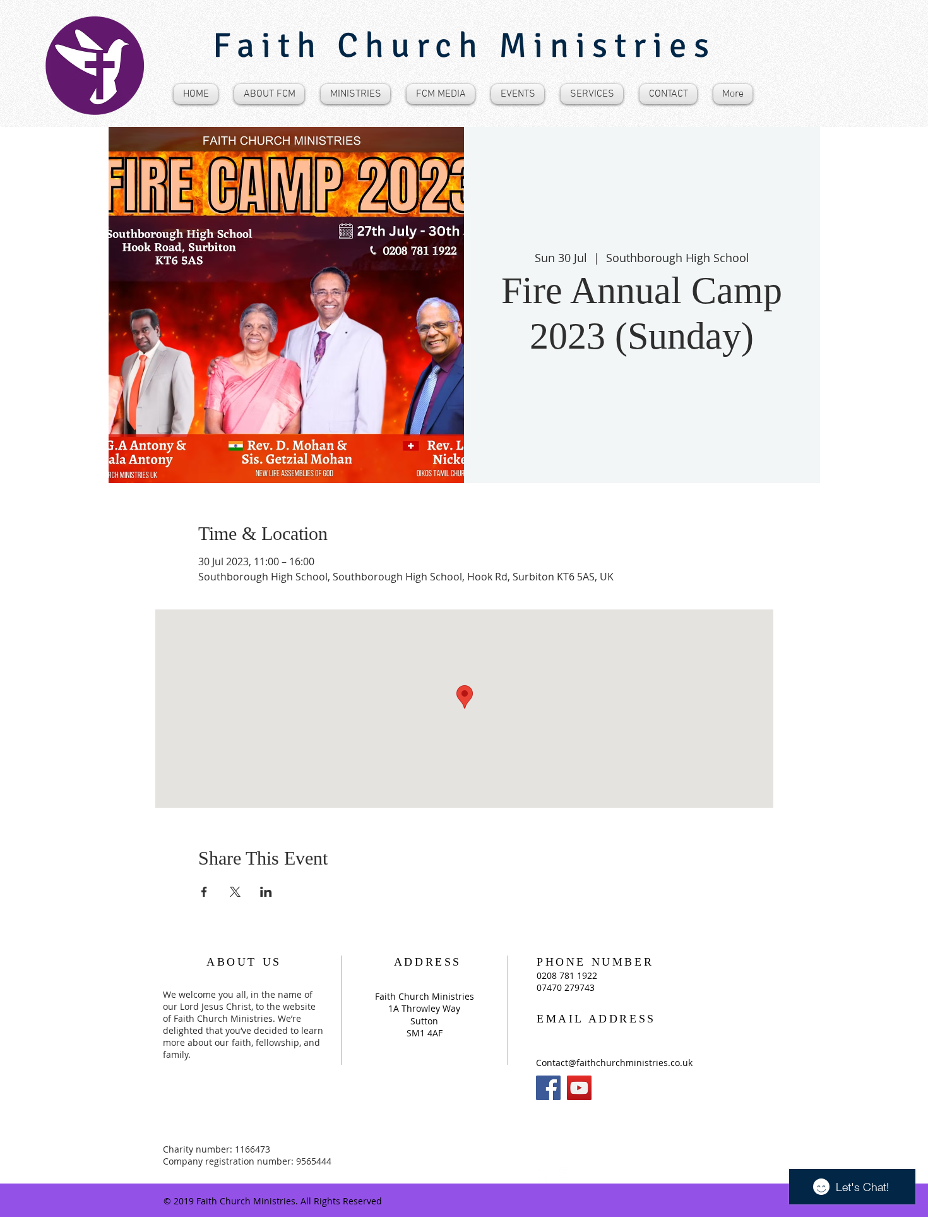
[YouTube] (579, 1088)
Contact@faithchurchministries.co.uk (614, 1063)
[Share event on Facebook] (204, 892)
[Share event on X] (235, 892)
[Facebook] (548, 1088)
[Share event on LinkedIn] (266, 892)
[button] (269, 94)
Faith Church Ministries (464, 45)
